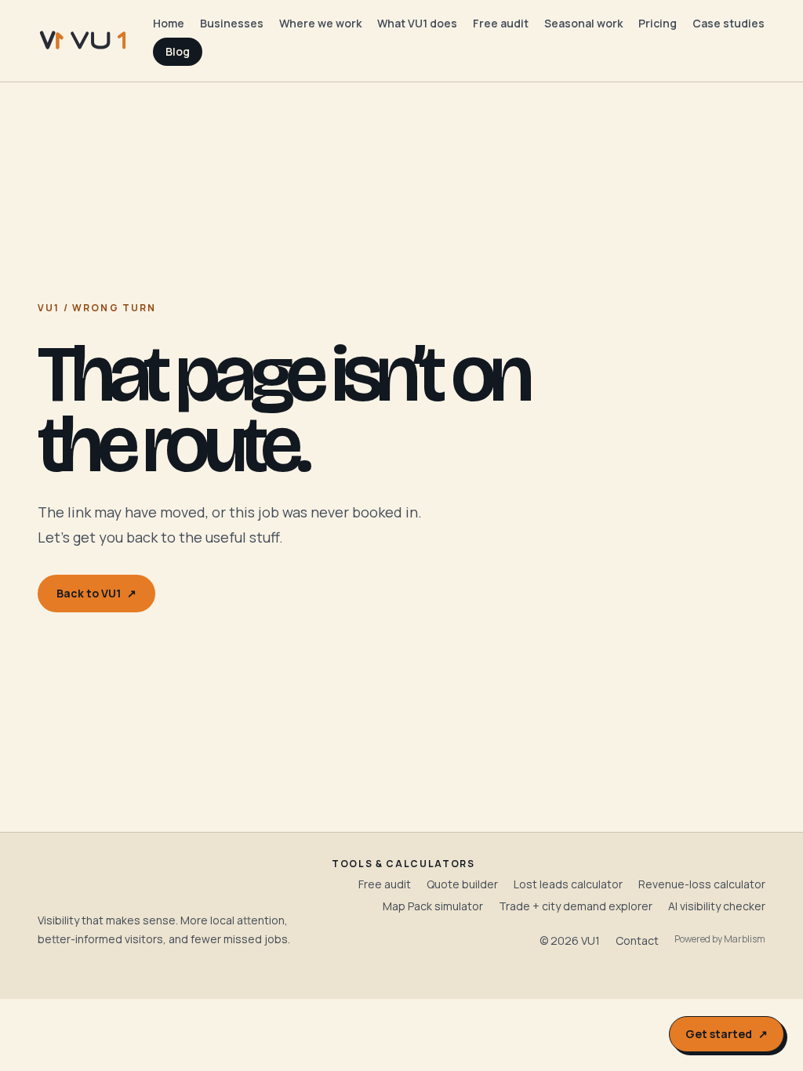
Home (168, 23)
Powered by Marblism (719, 939)
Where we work (320, 23)
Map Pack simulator (433, 906)
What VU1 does (417, 23)
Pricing (657, 23)
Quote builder (462, 884)
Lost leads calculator (568, 884)
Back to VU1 (96, 593)
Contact (637, 940)
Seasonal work (583, 23)
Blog (177, 51)
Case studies (728, 23)
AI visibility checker (716, 906)
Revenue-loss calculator (701, 884)
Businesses (231, 23)
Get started (726, 1033)
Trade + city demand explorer (575, 906)
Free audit (501, 23)
